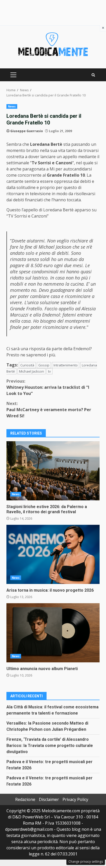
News (12, 106)
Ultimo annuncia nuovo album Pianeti (53, 632)
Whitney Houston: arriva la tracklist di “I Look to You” (47, 387)
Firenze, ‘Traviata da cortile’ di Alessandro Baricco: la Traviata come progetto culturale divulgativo (49, 745)
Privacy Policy (75, 799)
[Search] (93, 75)
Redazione (25, 799)
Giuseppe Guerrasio (26, 131)
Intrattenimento (66, 365)
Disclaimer (49, 799)
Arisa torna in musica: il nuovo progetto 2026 (53, 554)
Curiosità (27, 365)
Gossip (43, 365)
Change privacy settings (85, 861)
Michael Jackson (31, 371)
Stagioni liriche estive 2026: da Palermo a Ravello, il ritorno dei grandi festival (53, 470)
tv (49, 371)
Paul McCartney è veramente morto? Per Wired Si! (48, 410)
